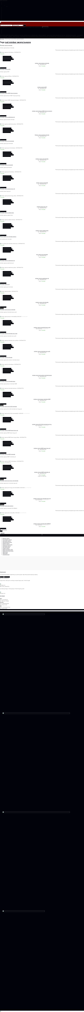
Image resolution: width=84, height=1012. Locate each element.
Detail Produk (3, 332)
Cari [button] (24, 25)
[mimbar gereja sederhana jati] (7, 260)
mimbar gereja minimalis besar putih (42, 327)
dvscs (6, 5)
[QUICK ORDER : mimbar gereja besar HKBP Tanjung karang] (42, 94)
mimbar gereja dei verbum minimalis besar (42, 375)
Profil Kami (5, 17)
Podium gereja (6, 548)
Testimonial (5, 19)
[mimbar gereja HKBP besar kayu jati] (9, 430)
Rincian (21, 534)
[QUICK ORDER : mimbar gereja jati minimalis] (42, 142)
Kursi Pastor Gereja (7, 539)
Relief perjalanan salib (8, 549)
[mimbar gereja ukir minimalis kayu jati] (9, 480)
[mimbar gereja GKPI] (5, 69)
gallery (9, 6)
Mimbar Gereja (6, 543)
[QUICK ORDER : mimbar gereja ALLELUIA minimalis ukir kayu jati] (42, 407)
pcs (1, 531)
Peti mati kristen (6, 547)
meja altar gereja (7, 541)
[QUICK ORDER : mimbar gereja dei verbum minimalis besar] (42, 358)
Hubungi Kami (3, 67)
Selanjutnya (4, 529)
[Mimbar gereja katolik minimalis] (7, 117)
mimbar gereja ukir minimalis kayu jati (42, 498)
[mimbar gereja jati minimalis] (7, 141)
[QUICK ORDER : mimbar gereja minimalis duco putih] (42, 334)
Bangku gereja (6, 538)
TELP (7, 30)
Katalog (4, 14)
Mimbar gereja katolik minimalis (42, 135)
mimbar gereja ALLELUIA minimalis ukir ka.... (42, 424)
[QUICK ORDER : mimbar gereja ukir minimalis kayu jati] (42, 482)
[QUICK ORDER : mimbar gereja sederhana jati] (42, 261)
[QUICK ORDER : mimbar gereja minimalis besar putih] (42, 310)
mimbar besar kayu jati (42, 206)
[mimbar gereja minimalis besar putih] (7, 309)
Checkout (63, 534)
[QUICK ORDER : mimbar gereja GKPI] (42, 70)
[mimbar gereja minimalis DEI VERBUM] (6, 505)
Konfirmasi (5, 15)
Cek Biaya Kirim (6, 9)
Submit (2, 576)
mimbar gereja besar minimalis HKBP (42, 399)
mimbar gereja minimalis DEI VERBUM (42, 523)
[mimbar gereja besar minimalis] (6, 45)
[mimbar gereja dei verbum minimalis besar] (6, 357)
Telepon (7, 57)
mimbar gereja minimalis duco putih (42, 351)
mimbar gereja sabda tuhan (42, 230)
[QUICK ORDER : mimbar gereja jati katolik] (42, 166)
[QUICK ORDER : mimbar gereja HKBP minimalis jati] (42, 455)
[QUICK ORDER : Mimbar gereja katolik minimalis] (42, 118)
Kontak (4, 16)
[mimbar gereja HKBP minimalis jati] (7, 454)
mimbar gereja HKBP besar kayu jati (42, 448)
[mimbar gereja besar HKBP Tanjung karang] (9, 93)
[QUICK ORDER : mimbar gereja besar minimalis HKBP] (42, 382)
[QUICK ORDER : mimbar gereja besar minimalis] (42, 46)
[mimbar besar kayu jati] (7, 188)
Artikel (4, 4)
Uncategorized (6, 554)
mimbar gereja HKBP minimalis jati (42, 472)
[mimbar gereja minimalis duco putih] (8, 333)
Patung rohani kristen (7, 544)
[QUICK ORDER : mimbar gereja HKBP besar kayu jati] (42, 431)
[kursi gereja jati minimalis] (8, 236)
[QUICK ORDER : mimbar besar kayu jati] (42, 190)
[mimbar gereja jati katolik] (6, 165)
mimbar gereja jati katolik (42, 182)
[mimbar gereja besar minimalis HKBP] (7, 381)
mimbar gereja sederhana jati (42, 278)
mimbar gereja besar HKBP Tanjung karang (42, 111)
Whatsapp (8, 59)
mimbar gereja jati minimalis (42, 158)
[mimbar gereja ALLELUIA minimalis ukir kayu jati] (8, 406)
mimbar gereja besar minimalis (42, 63)
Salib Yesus (5, 552)
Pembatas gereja (7, 546)
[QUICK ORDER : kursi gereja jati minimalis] (42, 238)
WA (7, 31)
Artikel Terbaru (6, 20)
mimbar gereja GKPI (42, 87)
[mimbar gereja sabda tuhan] (7, 212)
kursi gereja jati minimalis (42, 254)
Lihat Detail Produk (6, 60)
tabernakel (5, 553)
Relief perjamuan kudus (8, 551)
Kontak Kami (45, 27)
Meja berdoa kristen (7, 542)
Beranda (5, 2)
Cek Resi (5, 10)
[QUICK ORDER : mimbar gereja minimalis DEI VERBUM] (42, 507)
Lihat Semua (7, 576)
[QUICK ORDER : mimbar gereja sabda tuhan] (42, 214)
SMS (7, 29)
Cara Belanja (6, 7)
